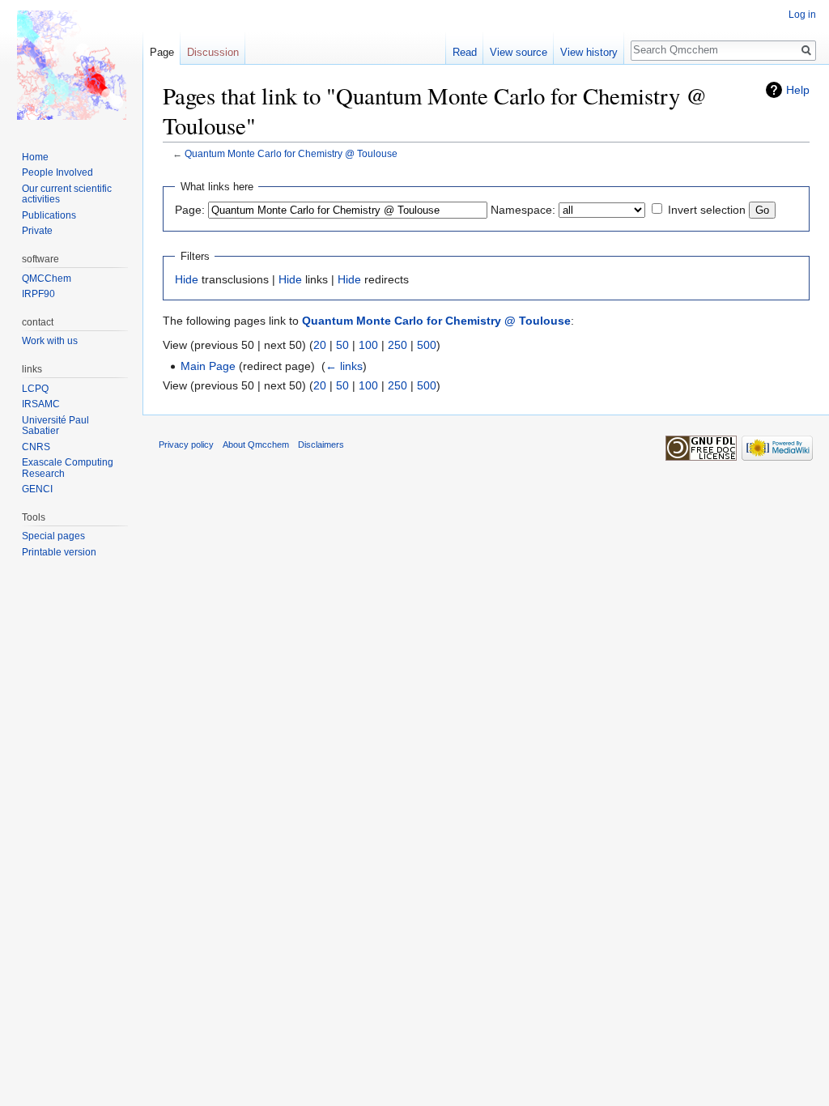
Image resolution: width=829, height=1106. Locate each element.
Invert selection (707, 209)
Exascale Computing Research (67, 468)
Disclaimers (321, 444)
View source (518, 52)
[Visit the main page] (71, 65)
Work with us (50, 341)
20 (319, 344)
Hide (186, 279)
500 (426, 344)
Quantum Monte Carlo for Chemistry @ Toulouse (291, 153)
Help (798, 89)
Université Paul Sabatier (55, 426)
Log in (802, 14)
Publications (49, 215)
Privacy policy (186, 444)
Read (465, 52)
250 (397, 344)
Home (35, 157)
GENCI (37, 489)
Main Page (208, 365)
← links (344, 365)
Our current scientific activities (67, 194)
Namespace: (523, 209)
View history (589, 52)
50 (342, 344)
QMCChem (46, 278)
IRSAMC (41, 404)
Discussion (213, 52)
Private (37, 230)
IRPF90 (38, 294)
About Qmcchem (256, 444)
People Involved (57, 172)
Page (162, 52)
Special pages (53, 536)
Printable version (59, 552)
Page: (190, 209)
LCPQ (35, 388)
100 (368, 344)
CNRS (36, 447)
